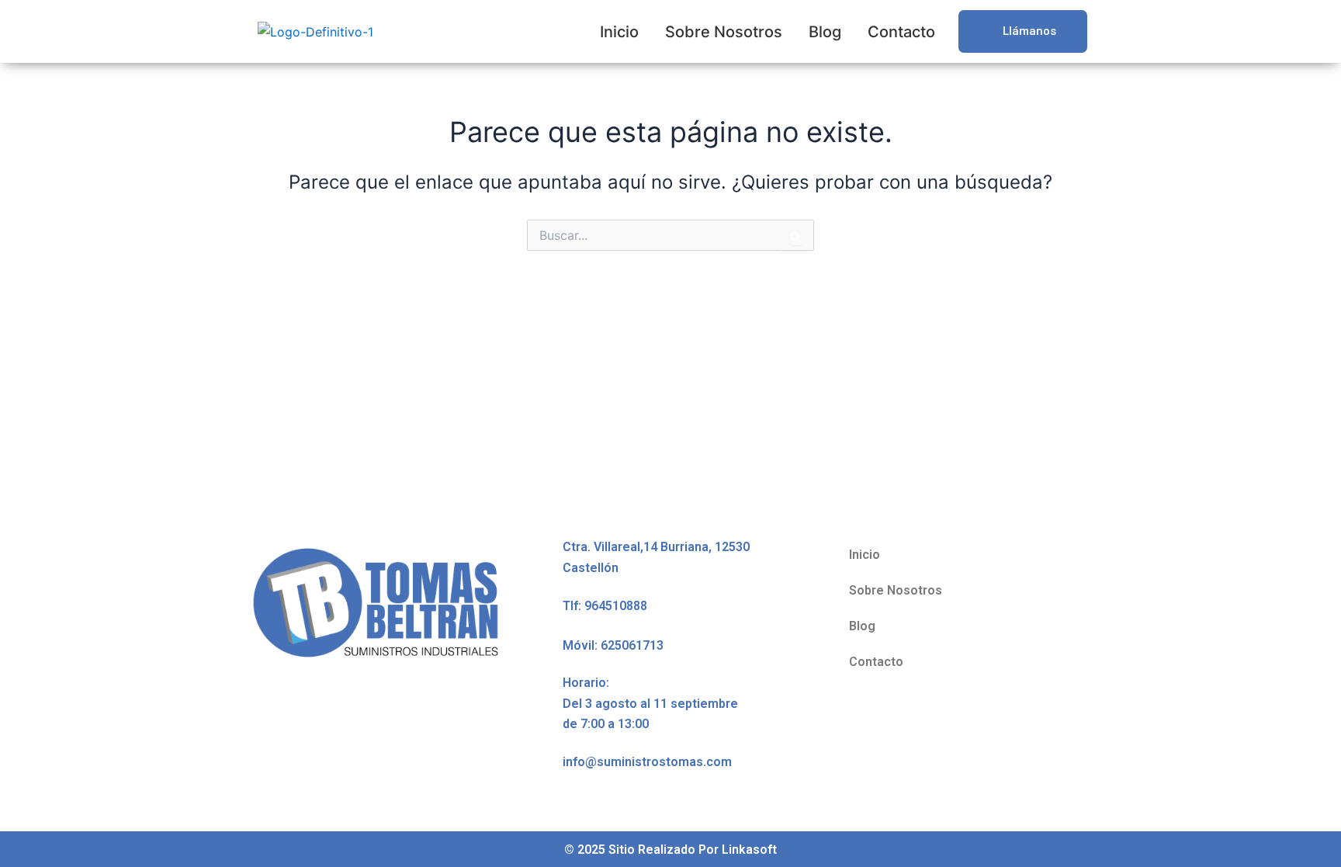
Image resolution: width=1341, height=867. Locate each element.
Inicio (619, 32)
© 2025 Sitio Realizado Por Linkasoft (670, 849)
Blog (825, 32)
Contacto (901, 32)
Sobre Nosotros (723, 32)
